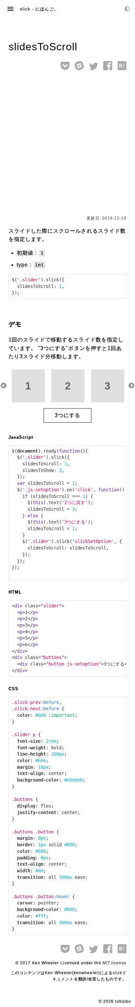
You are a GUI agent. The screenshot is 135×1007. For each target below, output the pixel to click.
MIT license (115, 963)
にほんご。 (46, 9)
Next (131, 386)
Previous (3, 386)
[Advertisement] (67, 144)
